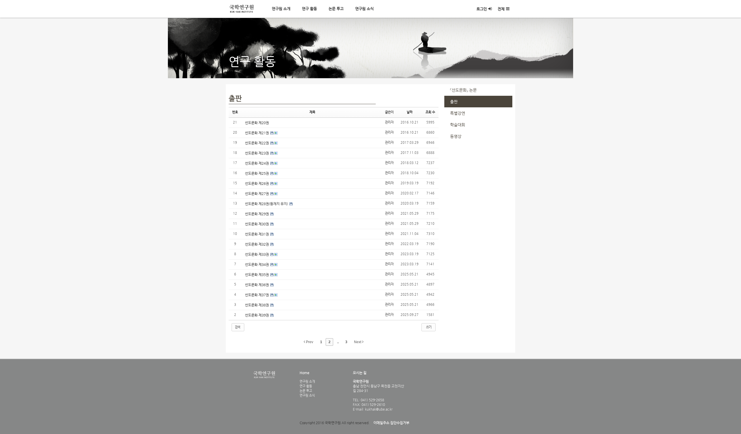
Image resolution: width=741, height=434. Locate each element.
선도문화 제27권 (257, 194)
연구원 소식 (364, 8)
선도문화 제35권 (257, 275)
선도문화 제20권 (257, 123)
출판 (454, 101)
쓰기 (428, 327)
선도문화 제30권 (257, 224)
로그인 (481, 9)
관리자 (389, 122)
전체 (501, 9)
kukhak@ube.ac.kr (378, 409)
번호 (235, 112)
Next (358, 342)
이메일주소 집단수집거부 (391, 423)
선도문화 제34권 (257, 264)
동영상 (455, 136)
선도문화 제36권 (257, 285)
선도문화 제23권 (257, 153)
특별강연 (457, 113)
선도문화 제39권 (257, 315)
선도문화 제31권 (257, 234)
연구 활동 (309, 8)
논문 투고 (336, 8)
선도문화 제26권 (257, 183)
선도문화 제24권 (257, 163)
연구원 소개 (281, 8)
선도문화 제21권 (257, 133)
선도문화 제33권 (257, 254)
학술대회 (457, 124)
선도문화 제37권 (257, 295)
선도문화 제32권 (257, 244)
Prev (309, 342)
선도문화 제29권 (257, 214)
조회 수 (430, 112)
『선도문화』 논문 (463, 90)
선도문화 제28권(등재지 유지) (267, 204)
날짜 (409, 112)
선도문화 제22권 (257, 143)
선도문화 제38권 (257, 305)
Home (304, 373)
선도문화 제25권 (257, 173)
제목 (312, 112)
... (338, 342)
